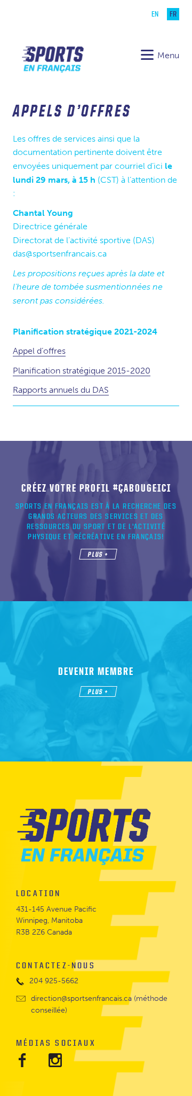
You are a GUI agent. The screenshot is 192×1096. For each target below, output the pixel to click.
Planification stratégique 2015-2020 (81, 371)
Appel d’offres (39, 351)
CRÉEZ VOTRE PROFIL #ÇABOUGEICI (96, 488)
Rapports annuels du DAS (61, 390)
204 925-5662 (53, 980)
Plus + (98, 554)
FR (173, 14)
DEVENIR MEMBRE (96, 671)
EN (154, 14)
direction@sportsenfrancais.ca (81, 998)
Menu (168, 55)
